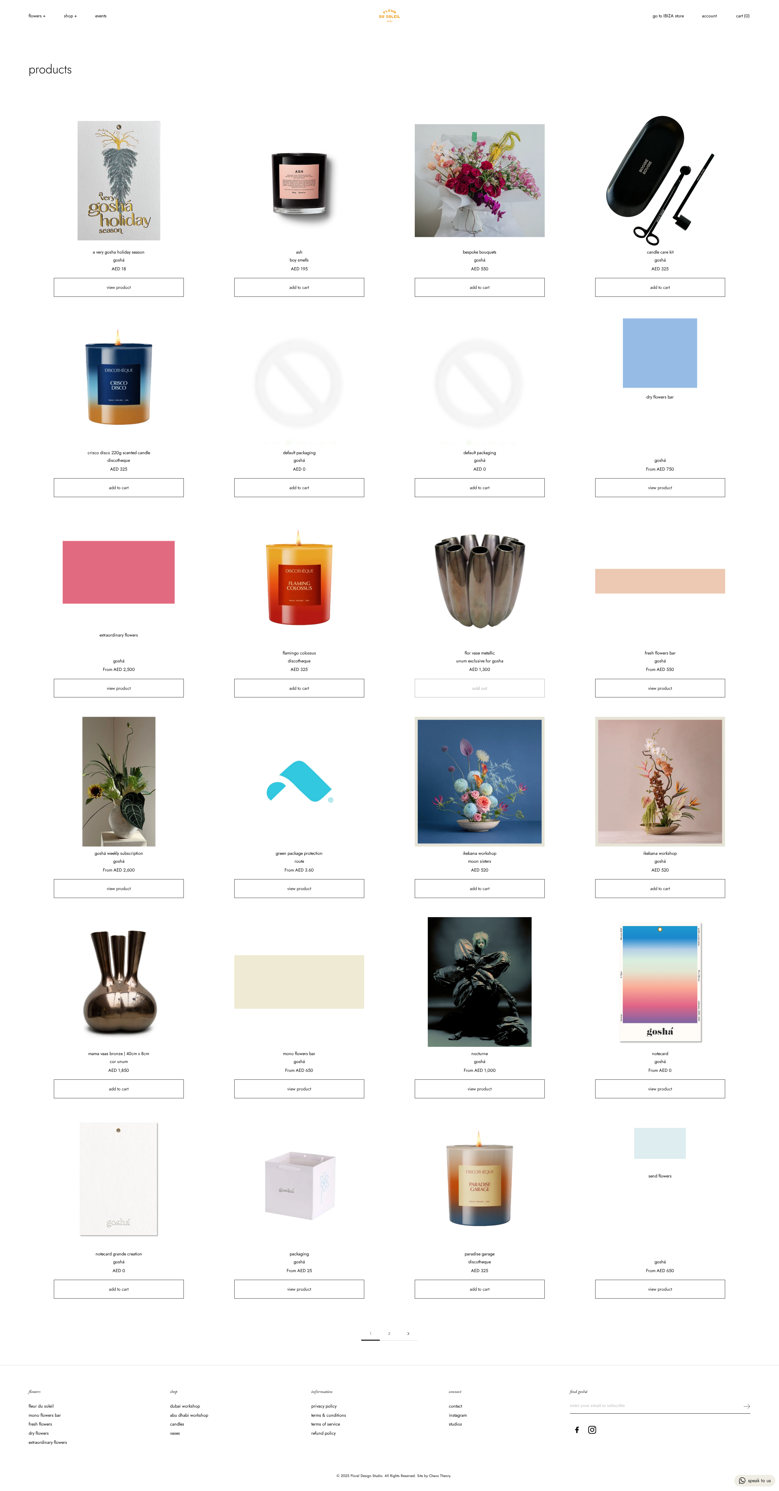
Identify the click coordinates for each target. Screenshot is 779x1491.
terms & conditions (328, 1415)
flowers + (37, 15)
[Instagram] (592, 1430)
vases (175, 1433)
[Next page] (408, 1334)
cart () (743, 15)
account (709, 15)
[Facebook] (577, 1430)
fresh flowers (40, 1424)
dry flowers (39, 1433)
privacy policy (324, 1406)
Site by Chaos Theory (433, 1476)
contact (455, 1406)
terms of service (325, 1424)
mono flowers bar (45, 1415)
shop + (70, 15)
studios (455, 1424)
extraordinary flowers (48, 1442)
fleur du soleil (41, 1406)
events (101, 15)
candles (177, 1424)
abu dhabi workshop (189, 1415)
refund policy (323, 1433)
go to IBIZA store (668, 15)
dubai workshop (185, 1406)
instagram (458, 1415)
